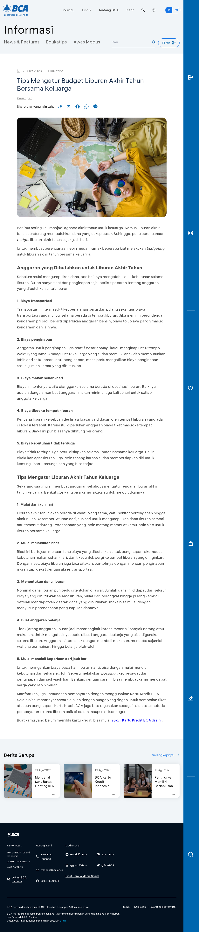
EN (176, 10)
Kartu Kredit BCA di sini (141, 720)
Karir (130, 10)
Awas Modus (86, 42)
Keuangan (24, 98)
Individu (68, 10)
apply (116, 720)
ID (169, 10)
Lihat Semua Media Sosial (82, 876)
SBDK (126, 906)
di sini (63, 920)
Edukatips (56, 42)
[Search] (143, 10)
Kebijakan (140, 906)
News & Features (21, 42)
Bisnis (86, 10)
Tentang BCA (109, 10)
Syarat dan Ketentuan (162, 906)
